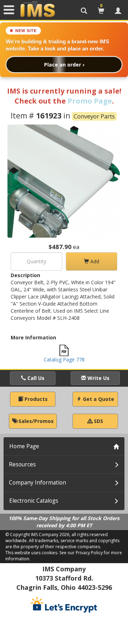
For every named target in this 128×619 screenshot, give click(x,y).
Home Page (24, 446)
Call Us (35, 378)
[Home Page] (37, 9)
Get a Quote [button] (97, 399)
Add (94, 261)
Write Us (98, 378)
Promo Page (90, 101)
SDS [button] (97, 421)
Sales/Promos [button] (35, 421)
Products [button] (35, 399)
